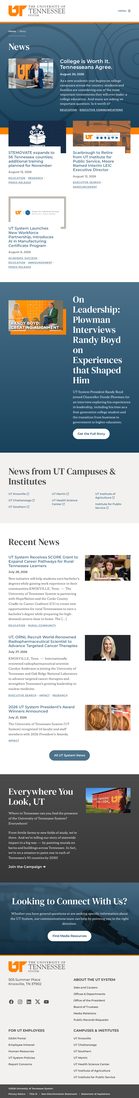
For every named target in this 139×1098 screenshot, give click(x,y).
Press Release (19, 182)
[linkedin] (29, 1001)
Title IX (33, 1094)
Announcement (85, 186)
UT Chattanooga (20, 500)
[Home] (36, 10)
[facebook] (11, 1001)
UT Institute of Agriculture (92, 1070)
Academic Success (22, 258)
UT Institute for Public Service (94, 1077)
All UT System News (69, 755)
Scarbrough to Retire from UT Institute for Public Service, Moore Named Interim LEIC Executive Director (93, 161)
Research (35, 178)
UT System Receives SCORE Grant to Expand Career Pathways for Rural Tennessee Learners (43, 561)
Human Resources (21, 1051)
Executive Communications (101, 109)
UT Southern (17, 506)
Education (68, 109)
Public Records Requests (91, 1019)
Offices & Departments (89, 994)
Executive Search (87, 182)
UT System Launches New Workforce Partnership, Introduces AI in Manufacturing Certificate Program (30, 237)
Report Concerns (20, 1064)
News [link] (22, 31)
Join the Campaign (25, 867)
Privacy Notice (16, 1094)
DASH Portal (17, 1038)
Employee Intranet (21, 1044)
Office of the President (89, 1000)
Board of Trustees (86, 1007)
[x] (37, 1001)
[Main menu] (124, 11)
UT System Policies (21, 1057)
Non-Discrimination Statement (59, 1094)
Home (12, 31)
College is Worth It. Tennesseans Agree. (86, 64)
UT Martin (59, 494)
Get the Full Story (91, 434)
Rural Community (42, 625)
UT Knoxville (17, 494)
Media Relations (85, 1013)
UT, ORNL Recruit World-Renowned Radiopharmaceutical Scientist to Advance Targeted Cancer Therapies (42, 641)
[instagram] (20, 1001)
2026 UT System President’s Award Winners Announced (41, 709)
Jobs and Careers (85, 987)
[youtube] (46, 1001)
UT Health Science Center (92, 1064)
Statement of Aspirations (95, 1094)
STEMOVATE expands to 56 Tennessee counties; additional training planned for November (31, 159)
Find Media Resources (70, 936)
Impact (44, 695)
